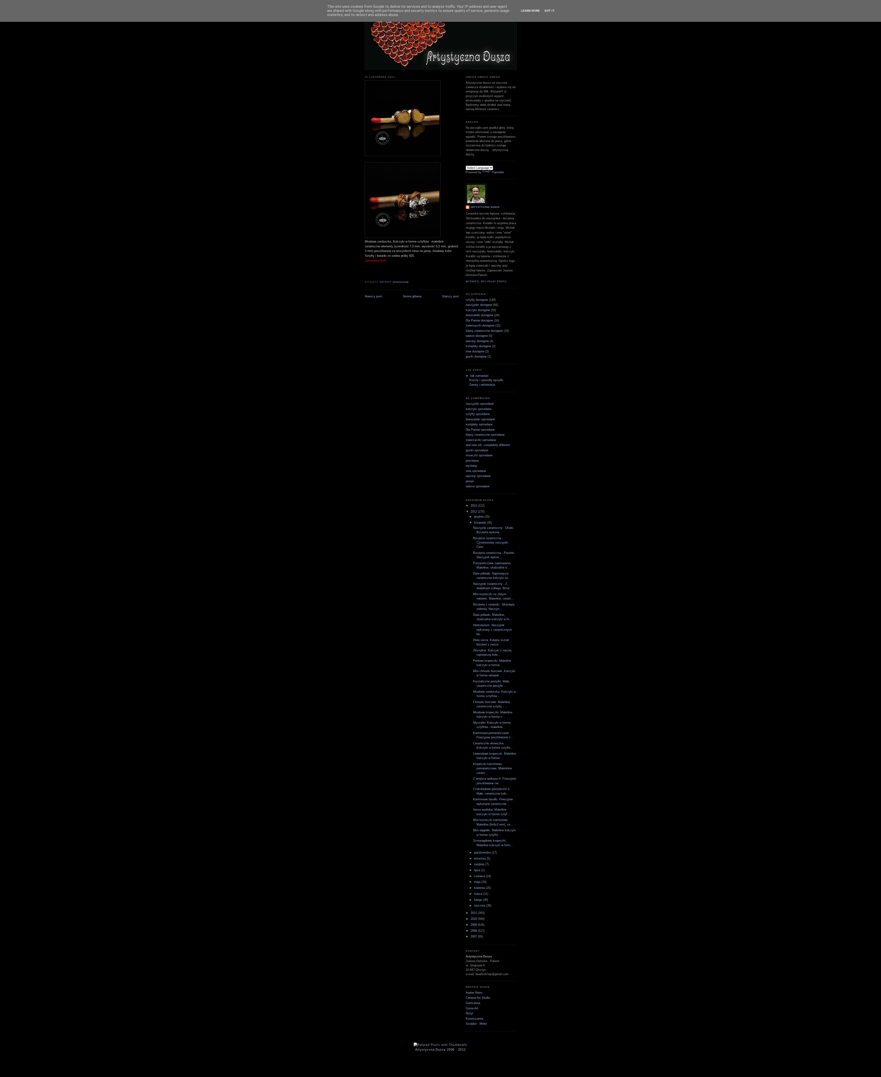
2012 (474, 511)
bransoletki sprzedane (480, 419)
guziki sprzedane (477, 450)
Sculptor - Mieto (476, 1023)
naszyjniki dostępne (479, 305)
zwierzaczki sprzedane (481, 440)
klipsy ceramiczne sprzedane (485, 434)
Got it (549, 10)
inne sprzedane (476, 471)
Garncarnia (473, 1003)
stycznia (480, 905)
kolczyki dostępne (478, 310)
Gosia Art (472, 1008)
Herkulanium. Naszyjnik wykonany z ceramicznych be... (492, 629)
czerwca (480, 876)
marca (478, 894)
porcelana (472, 460)
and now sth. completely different (488, 445)
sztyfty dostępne (477, 299)
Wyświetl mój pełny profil (486, 281)
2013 (474, 505)
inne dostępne (475, 351)
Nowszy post (373, 296)
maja (477, 882)
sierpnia (479, 864)
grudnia (479, 516)
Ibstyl (469, 1013)
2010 (474, 919)
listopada (480, 522)
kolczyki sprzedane (478, 409)
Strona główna (412, 296)
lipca (477, 870)
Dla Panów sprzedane (480, 429)
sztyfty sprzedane (394, 282)
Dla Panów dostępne (479, 320)
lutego (478, 899)
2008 (474, 930)
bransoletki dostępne (479, 315)
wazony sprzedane (478, 476)
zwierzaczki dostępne (480, 325)
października (483, 852)
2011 (474, 913)
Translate (497, 172)
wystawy (471, 465)
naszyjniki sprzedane (480, 403)
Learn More (530, 10)
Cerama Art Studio (478, 997)
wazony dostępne (477, 341)
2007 (474, 936)
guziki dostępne (476, 356)
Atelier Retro (474, 992)
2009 (474, 924)
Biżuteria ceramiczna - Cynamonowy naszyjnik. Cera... (491, 542)
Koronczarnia (474, 1018)
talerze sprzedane (477, 486)
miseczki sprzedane (479, 455)
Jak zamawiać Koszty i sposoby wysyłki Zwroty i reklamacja (486, 380)
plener (470, 481)
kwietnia (480, 888)
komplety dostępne (478, 346)
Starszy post (450, 296)
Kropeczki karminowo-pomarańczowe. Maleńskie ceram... (492, 768)
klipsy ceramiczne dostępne (484, 330)
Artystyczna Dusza (485, 207)
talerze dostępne (477, 336)
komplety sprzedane (479, 424)
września (480, 858)
